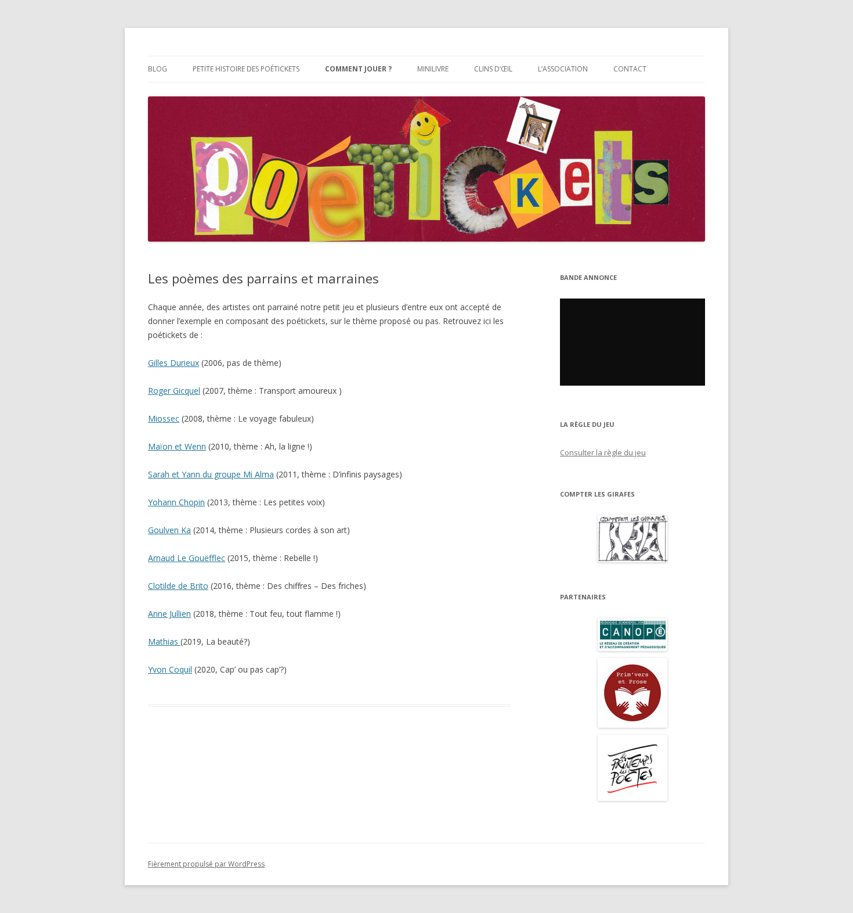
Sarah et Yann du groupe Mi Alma (211, 474)
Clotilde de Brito (178, 585)
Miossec (163, 418)
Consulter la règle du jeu (603, 452)
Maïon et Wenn (177, 446)
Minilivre (433, 69)
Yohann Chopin (176, 502)
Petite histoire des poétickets (246, 69)
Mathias (164, 641)
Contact (629, 69)
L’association (563, 69)
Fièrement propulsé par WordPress (206, 864)
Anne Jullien (169, 613)
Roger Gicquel (174, 390)
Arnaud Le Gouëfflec (186, 557)
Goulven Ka (169, 529)
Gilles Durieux (173, 362)
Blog (157, 69)
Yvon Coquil (170, 669)
